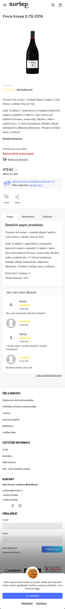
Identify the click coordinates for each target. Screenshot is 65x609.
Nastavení (27, 603)
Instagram (20, 505)
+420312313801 (10, 500)
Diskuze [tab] (47, 217)
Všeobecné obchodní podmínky (18, 400)
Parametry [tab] (28, 217)
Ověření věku (9, 432)
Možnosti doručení (18, 159)
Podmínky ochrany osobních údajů (19, 406)
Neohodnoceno (24, 89)
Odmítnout (41, 603)
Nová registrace (9, 548)
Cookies (6, 413)
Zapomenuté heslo (11, 552)
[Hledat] (53, 5)
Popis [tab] (10, 217)
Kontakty (7, 456)
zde (37, 588)
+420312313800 (10, 495)
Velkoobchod (9, 462)
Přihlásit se (52, 549)
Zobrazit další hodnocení (48, 375)
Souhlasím (34, 595)
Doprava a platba (11, 419)
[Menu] (5, 5)
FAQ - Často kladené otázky (16, 469)
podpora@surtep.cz (12, 490)
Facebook (12, 505)
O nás (5, 449)
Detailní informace (12, 138)
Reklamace (8, 426)
